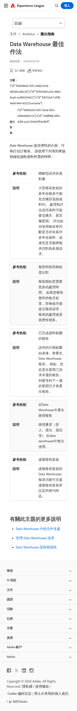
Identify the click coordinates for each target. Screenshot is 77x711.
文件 (13, 34)
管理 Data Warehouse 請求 (35, 538)
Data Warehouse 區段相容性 (36, 547)
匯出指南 (47, 34)
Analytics (28, 34)
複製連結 (37, 70)
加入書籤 (20, 70)
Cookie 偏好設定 (19, 693)
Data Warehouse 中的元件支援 (38, 529)
